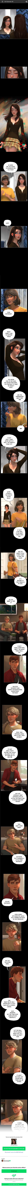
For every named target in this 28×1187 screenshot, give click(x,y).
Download (14, 1171)
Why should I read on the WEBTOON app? (14, 1152)
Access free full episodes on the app (14, 1148)
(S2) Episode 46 (8, 1)
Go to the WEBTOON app (14, 1184)
